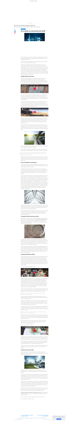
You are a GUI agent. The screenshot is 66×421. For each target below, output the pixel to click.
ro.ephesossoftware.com (19, 419)
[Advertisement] (33, 8)
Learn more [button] (62, 417)
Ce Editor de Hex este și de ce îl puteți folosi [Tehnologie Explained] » (42, 415)
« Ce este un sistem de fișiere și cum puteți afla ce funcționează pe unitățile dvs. (27, 415)
